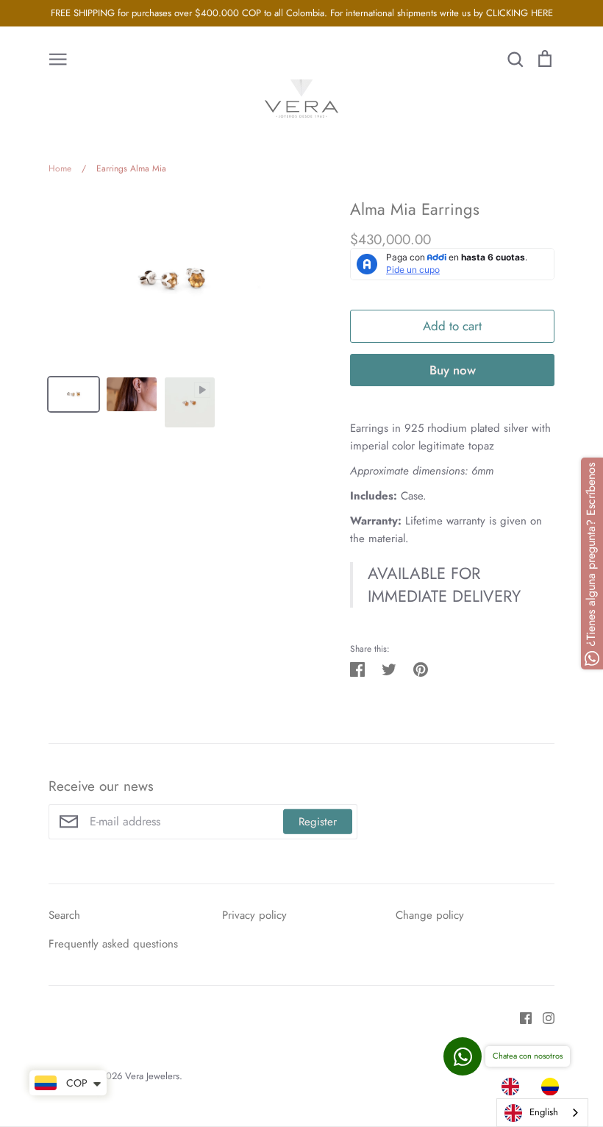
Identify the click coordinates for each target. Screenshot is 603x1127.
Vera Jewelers (152, 1076)
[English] (514, 1086)
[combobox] (542, 1112)
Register (318, 822)
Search (64, 915)
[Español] (554, 1086)
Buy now (452, 370)
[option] (554, 1086)
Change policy (430, 915)
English (543, 1112)
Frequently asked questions (113, 944)
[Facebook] (520, 1017)
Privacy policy (254, 915)
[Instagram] (543, 1017)
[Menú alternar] (58, 58)
